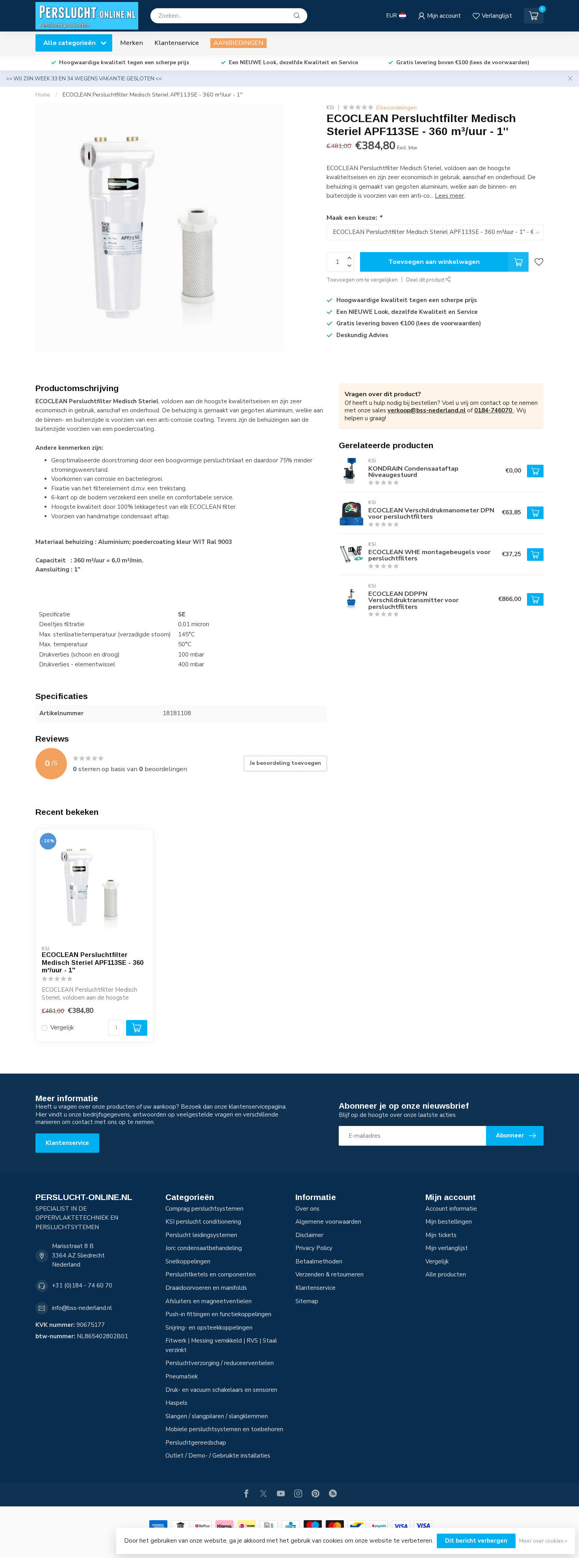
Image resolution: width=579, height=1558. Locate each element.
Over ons (307, 1209)
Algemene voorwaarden (328, 1222)
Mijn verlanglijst (446, 1248)
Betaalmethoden (318, 1261)
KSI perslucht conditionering (203, 1222)
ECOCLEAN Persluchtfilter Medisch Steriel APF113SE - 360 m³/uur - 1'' (153, 94)
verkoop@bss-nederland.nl (427, 410)
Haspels (176, 1403)
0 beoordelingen (396, 107)
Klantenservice (176, 42)
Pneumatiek (181, 1376)
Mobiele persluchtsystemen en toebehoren (224, 1429)
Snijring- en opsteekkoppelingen (208, 1328)
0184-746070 (494, 410)
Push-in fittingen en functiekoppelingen (218, 1314)
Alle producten (445, 1274)
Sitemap (306, 1301)
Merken (131, 42)
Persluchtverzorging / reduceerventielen (219, 1363)
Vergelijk (62, 1027)
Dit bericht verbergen (476, 1541)
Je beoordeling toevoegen (285, 763)
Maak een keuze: (354, 217)
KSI (330, 107)
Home (42, 94)
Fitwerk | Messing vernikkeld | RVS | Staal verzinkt (221, 1345)
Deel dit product (425, 280)
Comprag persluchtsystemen (204, 1209)
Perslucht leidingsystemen (201, 1235)
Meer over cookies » (543, 1541)
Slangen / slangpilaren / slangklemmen (216, 1416)
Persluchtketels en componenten (210, 1274)
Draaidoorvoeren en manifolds (206, 1288)
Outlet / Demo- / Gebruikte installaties (217, 1456)
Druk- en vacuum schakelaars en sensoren (221, 1390)
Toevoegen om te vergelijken (362, 280)
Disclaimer (309, 1235)
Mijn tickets (441, 1235)
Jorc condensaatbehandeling (203, 1248)
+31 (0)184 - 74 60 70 (82, 1285)
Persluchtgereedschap (195, 1443)
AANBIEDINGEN (238, 42)
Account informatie (451, 1209)
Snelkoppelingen (187, 1261)
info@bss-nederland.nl (82, 1308)
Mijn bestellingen (448, 1222)
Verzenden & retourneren (329, 1274)
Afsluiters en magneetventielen (208, 1301)
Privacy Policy (313, 1248)
